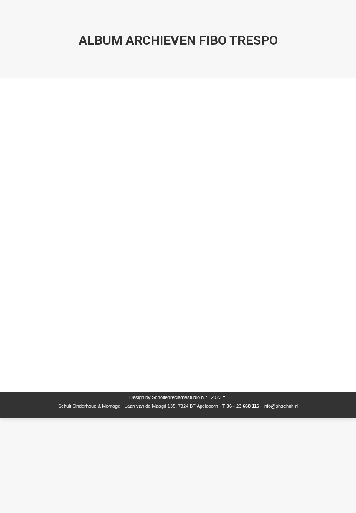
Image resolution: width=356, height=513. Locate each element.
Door (81, 370)
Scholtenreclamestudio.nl (178, 397)
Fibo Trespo (55, 357)
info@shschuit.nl (281, 406)
